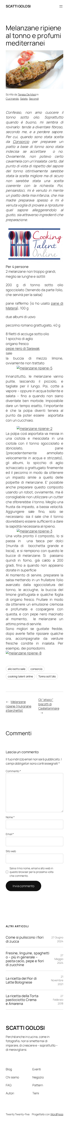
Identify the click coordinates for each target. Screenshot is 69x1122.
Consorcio (21, 141)
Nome (10, 817)
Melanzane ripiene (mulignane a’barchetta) (18, 706)
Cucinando (12, 98)
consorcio (36, 669)
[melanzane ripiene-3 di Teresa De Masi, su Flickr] (34, 531)
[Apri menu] (61, 6)
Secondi (34, 98)
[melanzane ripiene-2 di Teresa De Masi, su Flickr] (34, 428)
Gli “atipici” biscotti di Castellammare (48, 704)
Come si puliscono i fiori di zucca (25, 939)
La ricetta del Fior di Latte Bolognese (21, 980)
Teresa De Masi (27, 94)
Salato (24, 98)
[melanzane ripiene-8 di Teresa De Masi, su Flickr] (23, 653)
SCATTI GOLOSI (18, 6)
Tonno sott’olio (47, 676)
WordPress (56, 1114)
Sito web (11, 851)
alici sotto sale (16, 669)
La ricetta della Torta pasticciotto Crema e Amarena (22, 1000)
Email (10, 834)
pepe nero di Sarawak (23, 348)
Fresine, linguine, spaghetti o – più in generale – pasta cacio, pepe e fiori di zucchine (27, 959)
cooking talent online (20, 676)
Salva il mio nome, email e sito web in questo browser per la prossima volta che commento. (31, 872)
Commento (13, 771)
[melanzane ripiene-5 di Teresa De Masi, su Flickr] (34, 368)
